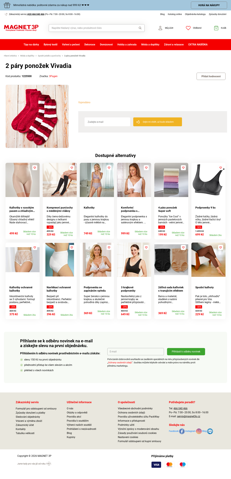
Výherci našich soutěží (79, 424)
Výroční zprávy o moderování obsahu (138, 428)
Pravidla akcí (74, 416)
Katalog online (175, 14)
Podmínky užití (126, 424)
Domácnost (106, 44)
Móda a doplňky (150, 44)
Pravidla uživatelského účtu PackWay (138, 416)
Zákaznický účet (25, 425)
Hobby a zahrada (127, 44)
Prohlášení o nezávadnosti (81, 428)
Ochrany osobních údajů (120, 362)
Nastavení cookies (128, 437)
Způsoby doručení (217, 14)
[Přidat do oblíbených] (34, 167)
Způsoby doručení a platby (30, 412)
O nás (70, 408)
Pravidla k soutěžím (78, 420)
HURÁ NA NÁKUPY (209, 5)
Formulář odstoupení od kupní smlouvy (139, 441)
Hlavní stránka (10, 56)
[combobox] (89, 28)
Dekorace (89, 44)
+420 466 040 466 (35, 14)
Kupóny (71, 437)
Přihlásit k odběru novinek (186, 351)
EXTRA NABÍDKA (198, 44)
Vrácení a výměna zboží (29, 420)
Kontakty (21, 429)
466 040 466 (180, 408)
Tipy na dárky (31, 44)
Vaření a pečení (71, 44)
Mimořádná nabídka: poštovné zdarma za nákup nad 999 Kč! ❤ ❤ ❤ (51, 5)
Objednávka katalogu (195, 14)
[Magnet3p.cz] (21, 28)
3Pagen (53, 76)
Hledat (137, 28)
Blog (162, 14)
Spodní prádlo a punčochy (49, 56)
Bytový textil (50, 44)
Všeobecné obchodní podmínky (135, 408)
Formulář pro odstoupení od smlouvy (36, 408)
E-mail (113, 351)
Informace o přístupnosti (131, 420)
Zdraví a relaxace (174, 44)
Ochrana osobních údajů (131, 412)
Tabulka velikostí (25, 433)
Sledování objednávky (28, 416)
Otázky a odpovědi (77, 412)
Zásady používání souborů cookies (137, 433)
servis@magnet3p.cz (188, 416)
